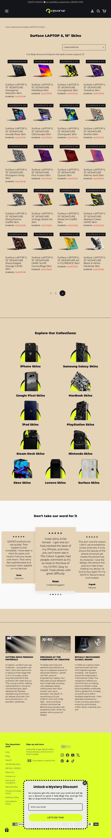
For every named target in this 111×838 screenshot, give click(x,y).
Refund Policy (11, 787)
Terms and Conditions (10, 781)
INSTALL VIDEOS (13, 768)
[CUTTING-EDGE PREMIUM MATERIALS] (20, 644)
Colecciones (16, 27)
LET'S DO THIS (55, 817)
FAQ (7, 752)
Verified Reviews (12, 764)
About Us (9, 772)
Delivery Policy (12, 797)
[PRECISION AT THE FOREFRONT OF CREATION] (55, 644)
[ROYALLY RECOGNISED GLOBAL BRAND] (90, 644)
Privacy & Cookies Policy (13, 792)
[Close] (84, 783)
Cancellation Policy (11, 802)
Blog (7, 756)
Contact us (10, 776)
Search (8, 760)
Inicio (7, 27)
